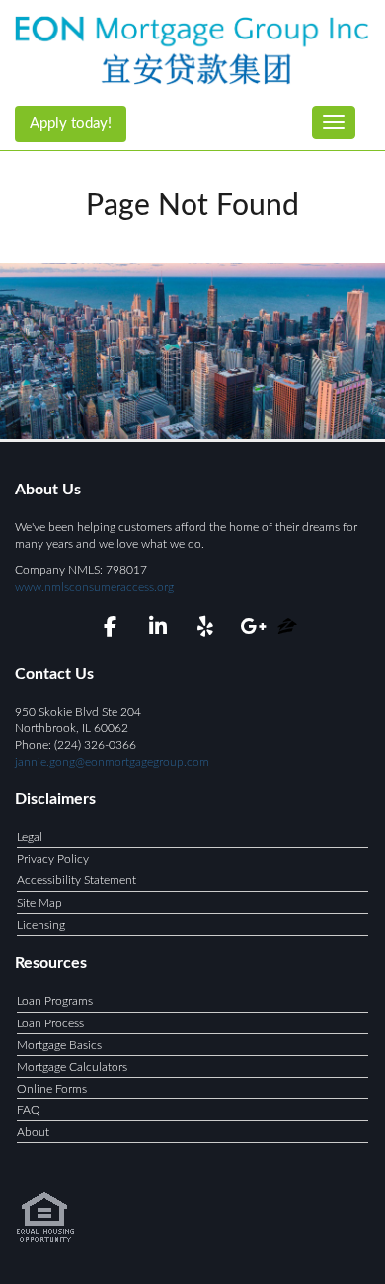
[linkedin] (157, 630)
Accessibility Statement (76, 880)
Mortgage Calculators (72, 1067)
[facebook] (110, 630)
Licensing (41, 925)
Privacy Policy (53, 859)
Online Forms (52, 1089)
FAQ (28, 1110)
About (33, 1132)
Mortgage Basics (59, 1045)
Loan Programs (55, 1001)
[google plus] (252, 630)
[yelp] (205, 630)
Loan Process (50, 1023)
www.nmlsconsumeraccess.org (94, 587)
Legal (29, 837)
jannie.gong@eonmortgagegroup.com (112, 762)
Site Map (39, 903)
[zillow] (287, 630)
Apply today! (71, 123)
